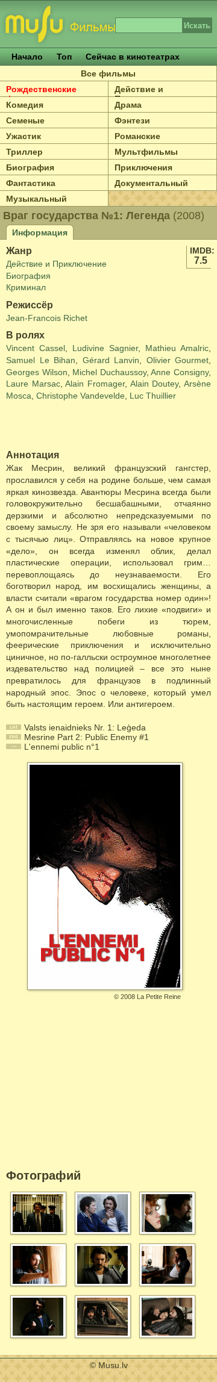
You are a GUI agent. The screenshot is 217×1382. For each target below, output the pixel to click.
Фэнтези (132, 120)
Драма (128, 105)
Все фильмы (108, 73)
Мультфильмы (146, 152)
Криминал (26, 287)
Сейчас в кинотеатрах (133, 56)
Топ (64, 56)
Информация (40, 232)
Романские (137, 136)
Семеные (25, 120)
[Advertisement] (76, 426)
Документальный (151, 183)
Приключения (143, 167)
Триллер (24, 152)
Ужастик (23, 136)
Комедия (24, 105)
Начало (27, 56)
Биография (30, 167)
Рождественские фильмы (41, 94)
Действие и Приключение (143, 94)
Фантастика (30, 183)
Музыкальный (36, 199)
